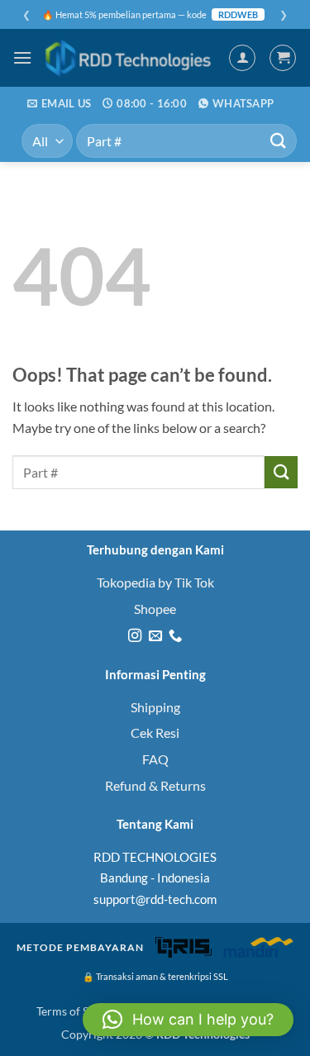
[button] (22, 57)
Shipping (155, 707)
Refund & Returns (155, 785)
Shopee (155, 608)
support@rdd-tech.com (155, 899)
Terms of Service (78, 1011)
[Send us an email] (154, 636)
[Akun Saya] (242, 58)
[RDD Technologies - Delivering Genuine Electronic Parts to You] (130, 58)
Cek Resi (155, 732)
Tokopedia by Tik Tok (155, 582)
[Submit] (277, 141)
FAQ (155, 759)
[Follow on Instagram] (134, 636)
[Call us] (175, 636)
